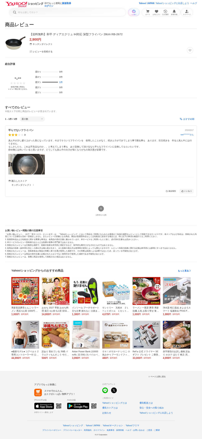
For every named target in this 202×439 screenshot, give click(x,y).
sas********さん (187, 135)
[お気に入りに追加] (190, 50)
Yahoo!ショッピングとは (114, 403)
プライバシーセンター (72, 430)
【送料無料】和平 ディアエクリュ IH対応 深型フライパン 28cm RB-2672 (76, 34)
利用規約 (88, 430)
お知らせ (106, 413)
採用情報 (120, 430)
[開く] (26, 164)
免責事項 (110, 430)
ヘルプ (193, 3)
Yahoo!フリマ (132, 425)
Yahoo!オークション (113, 425)
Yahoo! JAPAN (146, 3)
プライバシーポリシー (51, 430)
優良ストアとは (110, 407)
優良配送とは (146, 403)
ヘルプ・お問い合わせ (135, 430)
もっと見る (183, 270)
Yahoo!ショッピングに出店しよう (172, 3)
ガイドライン (99, 430)
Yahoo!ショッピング (73, 425)
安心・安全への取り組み (152, 407)
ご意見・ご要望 (153, 430)
